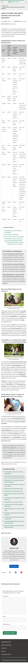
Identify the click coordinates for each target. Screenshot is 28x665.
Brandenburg (6, 450)
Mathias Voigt (13, 23)
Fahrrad (5, 321)
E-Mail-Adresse (6, 624)
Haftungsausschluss (6, 654)
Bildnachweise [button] (14, 566)
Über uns (3, 651)
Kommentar (6, 596)
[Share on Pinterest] (21, 572)
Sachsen (7, 454)
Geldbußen (16, 421)
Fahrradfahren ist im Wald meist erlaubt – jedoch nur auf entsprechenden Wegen (14, 239)
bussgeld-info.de (4, 5)
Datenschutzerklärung (6, 645)
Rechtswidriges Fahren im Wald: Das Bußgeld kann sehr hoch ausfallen (15, 243)
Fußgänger (8, 261)
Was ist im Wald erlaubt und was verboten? (14, 236)
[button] (2, 2)
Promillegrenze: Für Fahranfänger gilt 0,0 (13, 491)
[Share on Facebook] (15, 572)
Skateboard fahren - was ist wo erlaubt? (13, 502)
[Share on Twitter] (10, 572)
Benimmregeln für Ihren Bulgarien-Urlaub (13, 488)
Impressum (3, 648)
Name (4, 616)
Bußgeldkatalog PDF (6, 642)
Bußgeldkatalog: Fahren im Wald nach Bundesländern (13, 231)
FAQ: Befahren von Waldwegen (11, 234)
